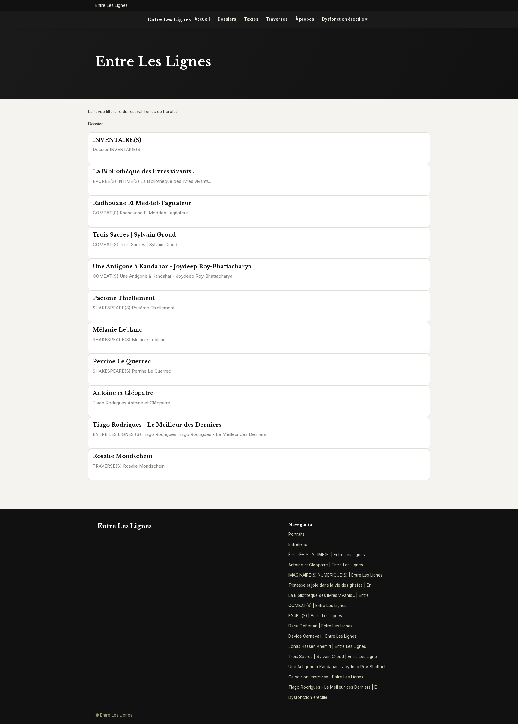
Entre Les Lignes (169, 19)
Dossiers (227, 19)
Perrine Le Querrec (122, 361)
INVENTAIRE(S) (117, 140)
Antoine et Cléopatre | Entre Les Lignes (325, 564)
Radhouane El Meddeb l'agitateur (142, 203)
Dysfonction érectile (307, 697)
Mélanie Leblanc (117, 329)
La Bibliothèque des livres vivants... (144, 171)
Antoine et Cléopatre (123, 393)
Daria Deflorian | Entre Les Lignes (320, 626)
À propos (305, 19)
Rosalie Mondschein (123, 456)
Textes (251, 19)
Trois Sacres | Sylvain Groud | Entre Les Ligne (332, 656)
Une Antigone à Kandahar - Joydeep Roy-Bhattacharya (172, 266)
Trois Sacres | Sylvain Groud (134, 234)
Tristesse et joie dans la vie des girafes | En (329, 585)
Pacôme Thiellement (124, 298)
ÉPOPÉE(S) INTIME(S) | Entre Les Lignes (326, 554)
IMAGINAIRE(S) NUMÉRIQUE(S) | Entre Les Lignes (335, 575)
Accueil (202, 19)
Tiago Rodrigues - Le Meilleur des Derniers (157, 425)
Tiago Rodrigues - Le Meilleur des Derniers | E (332, 687)
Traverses (277, 19)
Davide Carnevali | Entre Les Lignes (322, 636)
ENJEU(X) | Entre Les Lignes (315, 615)
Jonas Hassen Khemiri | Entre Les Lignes (327, 646)
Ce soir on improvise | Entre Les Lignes (325, 677)
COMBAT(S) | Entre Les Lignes (317, 605)
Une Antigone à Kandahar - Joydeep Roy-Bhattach (337, 666)
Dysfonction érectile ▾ (344, 19)
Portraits (296, 534)
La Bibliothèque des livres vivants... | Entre (328, 595)
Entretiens (297, 544)
